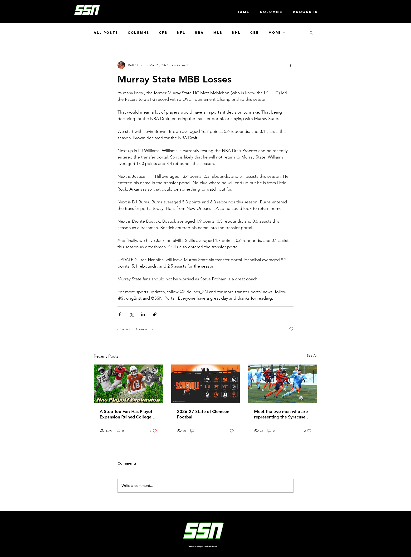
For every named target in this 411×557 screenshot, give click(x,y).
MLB (217, 32)
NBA (199, 32)
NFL (181, 32)
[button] (311, 32)
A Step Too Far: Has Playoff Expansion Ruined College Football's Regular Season (127, 414)
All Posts (106, 32)
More (275, 32)
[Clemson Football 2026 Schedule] (205, 384)
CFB (163, 32)
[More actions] (291, 65)
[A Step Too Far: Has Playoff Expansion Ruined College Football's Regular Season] (128, 384)
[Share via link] (154, 314)
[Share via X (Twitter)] (131, 314)
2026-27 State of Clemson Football (203, 414)
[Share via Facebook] (119, 314)
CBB (254, 32)
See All (312, 355)
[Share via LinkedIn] (143, 314)
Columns (138, 32)
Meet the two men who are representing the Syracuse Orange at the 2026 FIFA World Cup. (281, 414)
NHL (236, 32)
